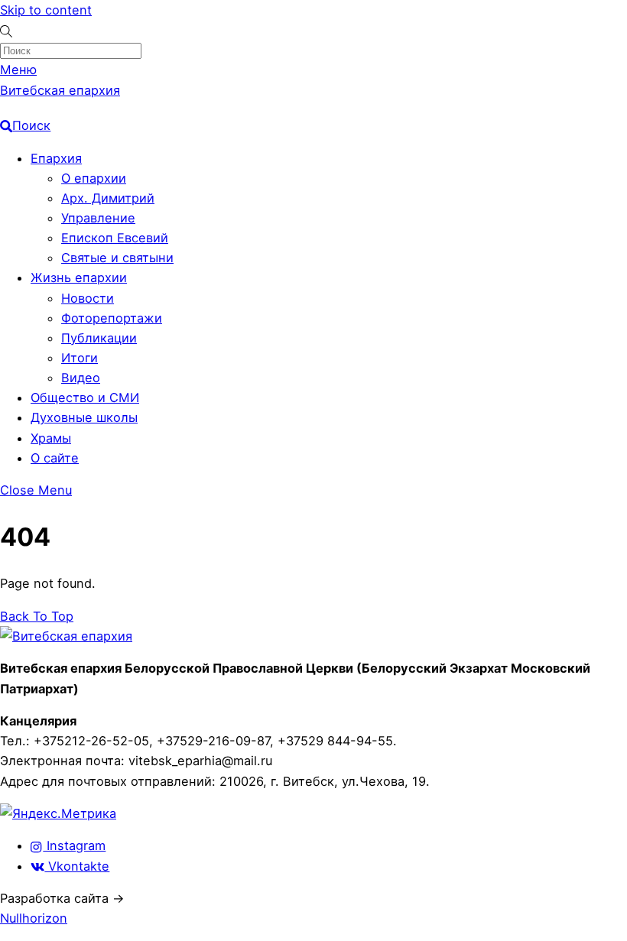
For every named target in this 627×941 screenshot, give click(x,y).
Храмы (51, 438)
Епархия (56, 158)
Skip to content (46, 10)
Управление (98, 218)
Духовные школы (84, 417)
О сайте (55, 458)
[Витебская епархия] (66, 636)
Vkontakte (76, 866)
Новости (87, 298)
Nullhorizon (33, 918)
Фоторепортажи (111, 318)
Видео (80, 377)
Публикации (99, 338)
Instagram (74, 845)
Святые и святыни (117, 257)
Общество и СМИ (85, 397)
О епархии (93, 178)
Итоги (79, 357)
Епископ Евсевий (114, 237)
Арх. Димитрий (107, 198)
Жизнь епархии (79, 277)
